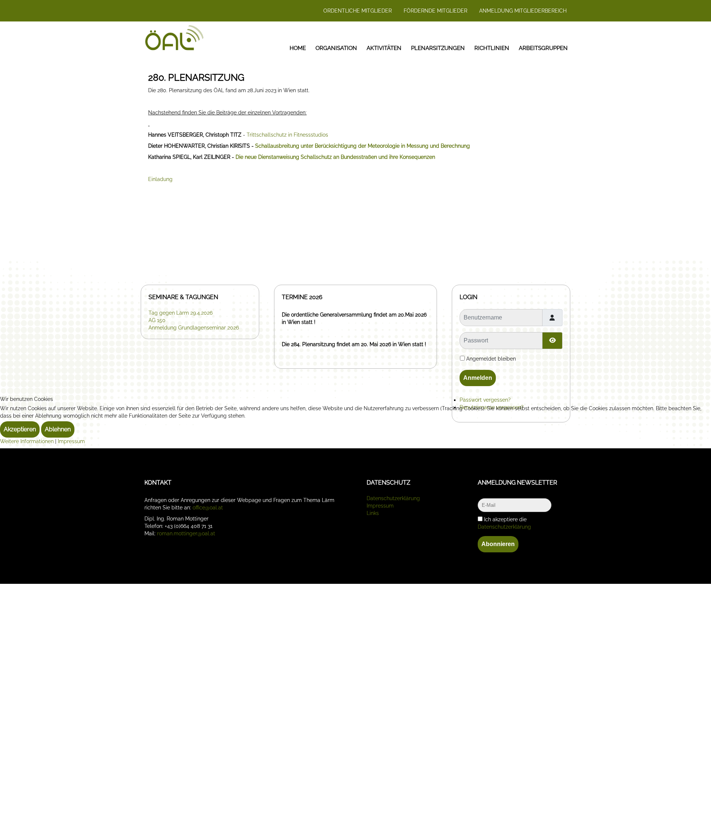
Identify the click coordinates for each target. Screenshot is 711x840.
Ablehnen (58, 429)
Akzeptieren (20, 429)
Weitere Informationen (27, 441)
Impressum (71, 441)
